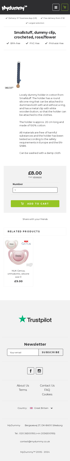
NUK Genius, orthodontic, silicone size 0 (18, 273)
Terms (23, 390)
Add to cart (38, 203)
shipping (37, 177)
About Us (23, 385)
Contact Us (47, 385)
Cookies (47, 394)
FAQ (47, 390)
